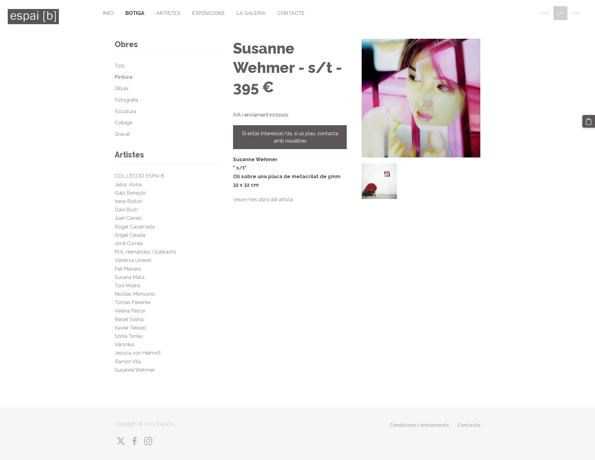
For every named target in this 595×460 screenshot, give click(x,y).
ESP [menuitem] (576, 13)
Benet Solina (129, 319)
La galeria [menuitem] (251, 13)
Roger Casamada (135, 227)
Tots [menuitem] (120, 66)
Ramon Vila (128, 362)
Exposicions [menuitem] (208, 13)
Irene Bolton (129, 201)
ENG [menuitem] (545, 13)
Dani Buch (126, 210)
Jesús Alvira (128, 185)
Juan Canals (128, 218)
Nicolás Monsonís (135, 294)
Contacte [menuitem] (291, 13)
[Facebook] (134, 441)
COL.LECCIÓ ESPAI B (139, 176)
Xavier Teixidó (131, 328)
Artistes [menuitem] (168, 13)
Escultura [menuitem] (125, 111)
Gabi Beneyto (130, 193)
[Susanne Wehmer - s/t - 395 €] (379, 181)
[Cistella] (588, 121)
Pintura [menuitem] (123, 77)
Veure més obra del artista (263, 199)
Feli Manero (128, 269)
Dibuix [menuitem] (122, 88)
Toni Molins (129, 286)
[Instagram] (148, 441)
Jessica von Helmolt (140, 353)
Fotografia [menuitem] (126, 100)
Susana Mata (129, 277)
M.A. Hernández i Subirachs (145, 252)
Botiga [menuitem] (135, 13)
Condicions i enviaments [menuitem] (419, 425)
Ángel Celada (130, 235)
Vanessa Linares (133, 260)
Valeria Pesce (130, 311)
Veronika (124, 344)
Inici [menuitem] (108, 13)
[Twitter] (121, 441)
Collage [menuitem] (123, 123)
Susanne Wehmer (135, 370)
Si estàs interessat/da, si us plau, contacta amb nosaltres (290, 137)
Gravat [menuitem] (122, 134)
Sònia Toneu (130, 336)
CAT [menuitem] (560, 13)
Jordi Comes (129, 243)
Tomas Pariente (133, 302)
